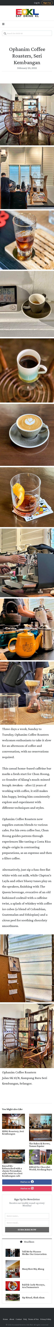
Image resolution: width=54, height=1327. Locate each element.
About (11, 1319)
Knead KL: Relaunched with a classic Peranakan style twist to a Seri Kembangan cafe (12, 1171)
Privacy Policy (45, 1319)
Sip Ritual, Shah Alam (33, 1297)
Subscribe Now (27, 1229)
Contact (19, 1319)
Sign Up (47, 3)
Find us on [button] (25, 1182)
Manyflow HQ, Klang (33, 1269)
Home (5, 1319)
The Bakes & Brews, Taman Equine (39, 1144)
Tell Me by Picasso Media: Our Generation (34, 1252)
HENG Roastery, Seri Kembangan (13, 1132)
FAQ (25, 1319)
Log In (37, 3)
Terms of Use (33, 1319)
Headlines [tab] (29, 1241)
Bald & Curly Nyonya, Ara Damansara (33, 1286)
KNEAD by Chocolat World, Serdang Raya (40, 1168)
